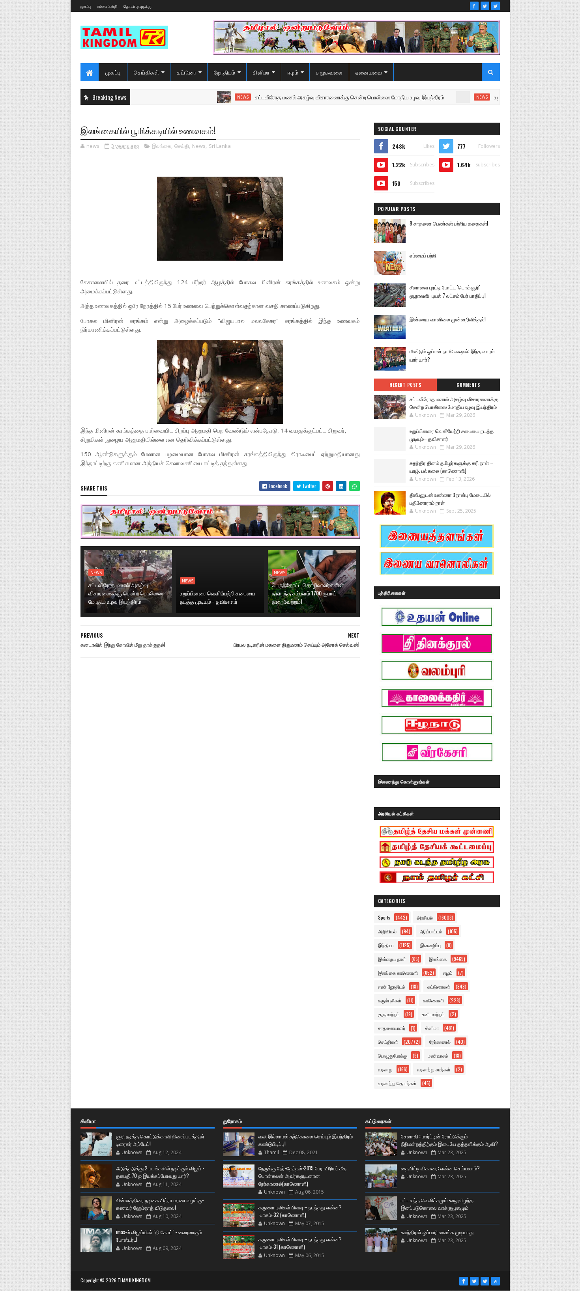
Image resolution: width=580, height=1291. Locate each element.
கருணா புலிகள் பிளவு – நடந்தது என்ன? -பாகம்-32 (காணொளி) (300, 1211)
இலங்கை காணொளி (398, 972)
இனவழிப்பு (430, 945)
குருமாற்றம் (389, 1014)
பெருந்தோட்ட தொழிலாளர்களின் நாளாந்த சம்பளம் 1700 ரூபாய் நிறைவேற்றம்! (308, 592)
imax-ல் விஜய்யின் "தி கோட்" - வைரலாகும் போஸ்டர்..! (159, 1236)
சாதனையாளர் (391, 1027)
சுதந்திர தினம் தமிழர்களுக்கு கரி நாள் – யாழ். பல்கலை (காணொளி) (451, 466)
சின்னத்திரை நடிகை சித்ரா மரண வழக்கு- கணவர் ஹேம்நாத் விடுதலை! (160, 1204)
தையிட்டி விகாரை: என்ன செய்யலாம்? (440, 1168)
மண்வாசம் (438, 1055)
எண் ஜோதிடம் (391, 986)
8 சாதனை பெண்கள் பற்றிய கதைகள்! (449, 223)
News (210, 97)
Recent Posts (405, 385)
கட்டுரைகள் (438, 986)
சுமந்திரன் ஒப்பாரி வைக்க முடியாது (437, 1232)
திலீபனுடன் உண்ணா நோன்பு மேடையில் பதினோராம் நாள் (450, 498)
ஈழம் (293, 72)
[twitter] (485, 6)
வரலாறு (385, 1069)
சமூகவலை (329, 72)
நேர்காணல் (440, 1041)
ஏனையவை (368, 72)
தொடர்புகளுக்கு (137, 6)
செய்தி (181, 145)
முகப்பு (85, 6)
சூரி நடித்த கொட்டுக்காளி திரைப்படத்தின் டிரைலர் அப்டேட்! (160, 1140)
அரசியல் (425, 917)
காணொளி (433, 1000)
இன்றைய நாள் (392, 958)
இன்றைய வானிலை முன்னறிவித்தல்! (448, 319)
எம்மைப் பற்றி (423, 255)
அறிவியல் (387, 931)
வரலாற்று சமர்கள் (434, 1069)
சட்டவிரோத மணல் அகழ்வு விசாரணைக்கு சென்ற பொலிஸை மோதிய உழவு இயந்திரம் (317, 97)
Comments (468, 385)
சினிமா (261, 72)
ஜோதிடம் (224, 72)
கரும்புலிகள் (390, 1000)
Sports (384, 917)
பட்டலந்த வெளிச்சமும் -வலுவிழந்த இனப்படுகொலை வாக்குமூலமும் (437, 1204)
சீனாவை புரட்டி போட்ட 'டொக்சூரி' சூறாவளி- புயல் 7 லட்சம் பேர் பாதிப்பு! (448, 291)
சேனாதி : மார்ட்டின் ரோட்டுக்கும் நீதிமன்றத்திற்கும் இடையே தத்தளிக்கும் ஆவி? (449, 1140)
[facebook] (474, 6)
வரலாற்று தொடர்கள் (397, 1083)
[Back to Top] (495, 1281)
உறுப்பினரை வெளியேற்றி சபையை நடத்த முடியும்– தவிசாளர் (217, 597)
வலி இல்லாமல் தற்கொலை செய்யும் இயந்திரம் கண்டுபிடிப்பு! (305, 1140)
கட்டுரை (186, 72)
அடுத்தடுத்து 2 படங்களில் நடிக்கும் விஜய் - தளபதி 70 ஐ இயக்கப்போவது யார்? (160, 1172)
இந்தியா (386, 945)
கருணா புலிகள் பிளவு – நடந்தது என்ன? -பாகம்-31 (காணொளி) (300, 1243)
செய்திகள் (146, 72)
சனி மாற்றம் (433, 1014)
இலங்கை (161, 145)
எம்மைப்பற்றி (107, 6)
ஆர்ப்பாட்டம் (431, 931)
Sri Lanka (220, 145)
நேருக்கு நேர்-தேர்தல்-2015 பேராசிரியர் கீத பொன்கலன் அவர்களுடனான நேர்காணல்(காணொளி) (302, 1175)
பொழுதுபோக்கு (392, 1055)
